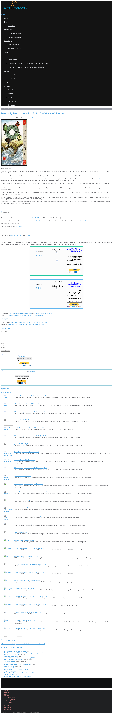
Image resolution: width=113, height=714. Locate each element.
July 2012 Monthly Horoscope (22, 476)
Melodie (10, 94)
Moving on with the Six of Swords (13, 659)
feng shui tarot (15, 313)
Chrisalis (10, 90)
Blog (5, 22)
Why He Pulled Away (10, 666)
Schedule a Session (9, 706)
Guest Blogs (11, 26)
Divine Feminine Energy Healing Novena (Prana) (18, 664)
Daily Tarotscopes (13, 44)
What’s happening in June (11, 656)
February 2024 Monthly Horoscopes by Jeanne (27, 612)
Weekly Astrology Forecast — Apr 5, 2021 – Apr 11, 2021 (30, 468)
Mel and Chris (10, 118)
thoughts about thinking (11, 674)
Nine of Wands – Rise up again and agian (16, 669)
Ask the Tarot (12, 78)
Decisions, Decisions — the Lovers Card (25, 588)
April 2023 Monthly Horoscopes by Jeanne (26, 556)
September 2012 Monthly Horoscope (25, 508)
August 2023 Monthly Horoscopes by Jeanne (27, 580)
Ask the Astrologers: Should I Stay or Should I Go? (28, 484)
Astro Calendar (12, 60)
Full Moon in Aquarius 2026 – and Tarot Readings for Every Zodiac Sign (24, 653)
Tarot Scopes (8, 41)
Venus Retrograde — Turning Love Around (26, 452)
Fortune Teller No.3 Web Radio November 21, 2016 (19, 673)
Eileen (2, 221)
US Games (19, 226)
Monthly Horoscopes (14, 37)
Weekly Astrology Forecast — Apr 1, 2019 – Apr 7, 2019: (30, 412)
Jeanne (10, 97)
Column (6, 71)
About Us (7, 86)
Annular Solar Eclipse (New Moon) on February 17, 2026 (20, 658)
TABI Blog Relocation (10, 671)
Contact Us (11, 105)
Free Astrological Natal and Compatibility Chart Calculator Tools (28, 63)
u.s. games (36, 313)
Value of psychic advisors (11, 663)
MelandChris (24, 315)
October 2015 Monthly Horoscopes (24, 460)
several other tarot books (33, 221)
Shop (6, 82)
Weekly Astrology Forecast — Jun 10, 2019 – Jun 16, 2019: (31, 436)
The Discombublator (10, 661)
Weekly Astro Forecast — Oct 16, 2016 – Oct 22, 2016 (29, 548)
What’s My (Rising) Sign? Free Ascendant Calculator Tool (26, 67)
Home (6, 18)
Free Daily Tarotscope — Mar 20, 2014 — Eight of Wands (30, 516)
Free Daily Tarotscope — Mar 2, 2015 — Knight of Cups (29, 322)
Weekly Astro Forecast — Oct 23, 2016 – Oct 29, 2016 (29, 572)
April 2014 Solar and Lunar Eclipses (24, 540)
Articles (10, 701)
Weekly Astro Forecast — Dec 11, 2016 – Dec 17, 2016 (30, 604)
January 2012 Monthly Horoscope (24, 444)
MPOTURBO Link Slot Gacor (12, 654)
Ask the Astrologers (14, 75)
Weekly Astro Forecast (15, 33)
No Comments (29, 118)
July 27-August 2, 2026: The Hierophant (15, 651)
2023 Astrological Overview (22, 532)
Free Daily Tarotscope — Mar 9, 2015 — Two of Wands (30, 628)
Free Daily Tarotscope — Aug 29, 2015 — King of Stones (30, 428)
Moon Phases (12, 56)
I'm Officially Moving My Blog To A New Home (17, 676)
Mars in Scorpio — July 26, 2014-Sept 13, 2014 (27, 404)
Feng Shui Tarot (103, 179)
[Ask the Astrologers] (14, 11)
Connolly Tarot (84, 221)
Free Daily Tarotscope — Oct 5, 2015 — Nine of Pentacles (31, 492)
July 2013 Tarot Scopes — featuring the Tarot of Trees (30, 564)
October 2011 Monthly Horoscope (24, 420)
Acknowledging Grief (10, 668)
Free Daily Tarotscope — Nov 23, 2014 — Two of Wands (30, 596)
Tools (6, 52)
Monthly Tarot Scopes (14, 48)
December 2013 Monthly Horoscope (24, 620)
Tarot (31, 315)
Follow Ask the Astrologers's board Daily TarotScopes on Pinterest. (23, 644)
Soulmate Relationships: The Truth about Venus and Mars (30, 396)
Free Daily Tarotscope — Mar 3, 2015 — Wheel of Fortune (32, 113)
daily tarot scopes (15, 235)
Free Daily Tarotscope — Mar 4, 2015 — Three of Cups (26, 324)
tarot (22, 313)
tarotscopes (28, 313)
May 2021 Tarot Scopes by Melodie (24, 500)
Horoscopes (8, 29)
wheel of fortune (46, 313)
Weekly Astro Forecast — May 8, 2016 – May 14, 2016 (30, 524)
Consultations (12, 101)
